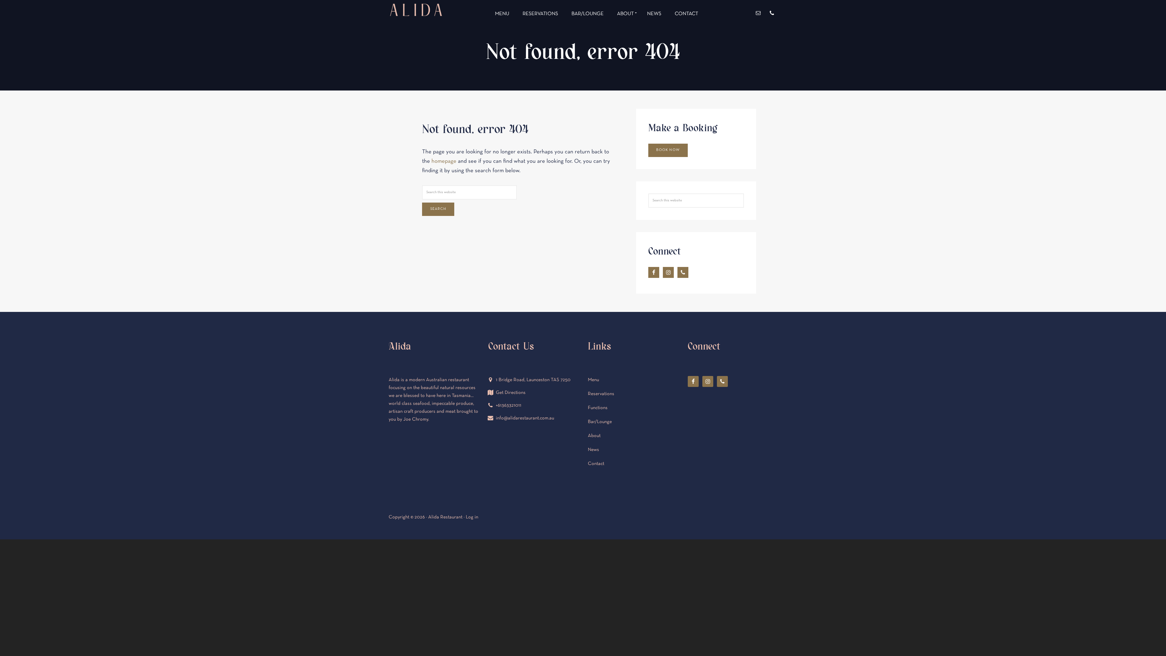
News (593, 450)
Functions (598, 408)
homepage (443, 161)
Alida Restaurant (416, 32)
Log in (472, 517)
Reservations (601, 394)
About (594, 436)
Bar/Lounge (600, 422)
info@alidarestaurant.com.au (525, 418)
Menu (593, 380)
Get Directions (511, 393)
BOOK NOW (668, 150)
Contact (596, 464)
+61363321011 (508, 405)
